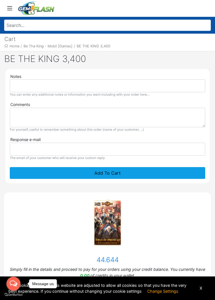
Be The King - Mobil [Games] (48, 46)
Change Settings (162, 291)
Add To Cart (107, 173)
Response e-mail (25, 139)
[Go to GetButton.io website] (13, 294)
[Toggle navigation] (9, 8)
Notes (15, 76)
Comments (20, 104)
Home (14, 46)
